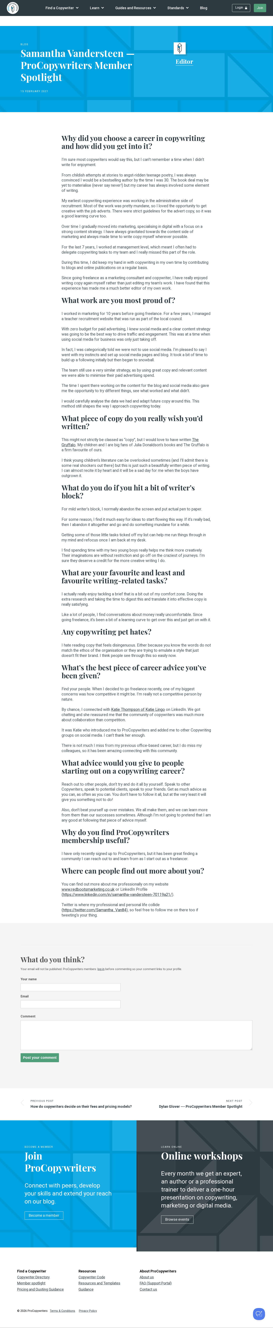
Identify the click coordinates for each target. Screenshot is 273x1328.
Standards (175, 8)
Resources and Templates (99, 1283)
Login (239, 7)
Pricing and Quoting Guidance (40, 1289)
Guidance (86, 1289)
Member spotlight (31, 1283)
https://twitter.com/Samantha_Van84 (94, 910)
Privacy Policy (88, 1311)
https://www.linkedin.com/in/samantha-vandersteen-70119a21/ (117, 894)
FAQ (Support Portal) (156, 1283)
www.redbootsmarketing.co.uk (88, 889)
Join (260, 8)
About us (147, 1277)
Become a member (44, 1215)
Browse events (177, 1219)
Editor (184, 61)
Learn (94, 8)
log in (101, 969)
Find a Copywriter (60, 8)
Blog (203, 8)
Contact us (148, 1289)
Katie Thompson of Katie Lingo (138, 709)
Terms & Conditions (62, 1311)
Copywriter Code (92, 1277)
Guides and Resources (133, 8)
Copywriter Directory (33, 1277)
